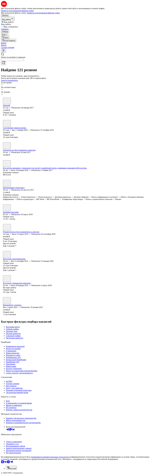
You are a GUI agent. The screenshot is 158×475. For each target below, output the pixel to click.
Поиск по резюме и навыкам (13, 57)
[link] (5, 37)
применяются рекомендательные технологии (50, 457)
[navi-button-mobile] (3, 51)
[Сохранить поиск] (3, 63)
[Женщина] (7, 163)
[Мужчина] (7, 101)
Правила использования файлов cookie (43, 13)
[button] (3, 43)
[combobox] (12, 59)
